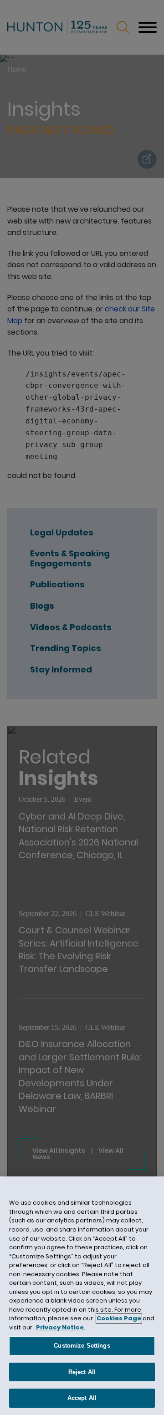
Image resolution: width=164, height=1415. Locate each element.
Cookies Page (119, 1318)
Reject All (82, 1372)
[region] (82, 1295)
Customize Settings (82, 1345)
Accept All (82, 1398)
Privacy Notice (60, 1327)
